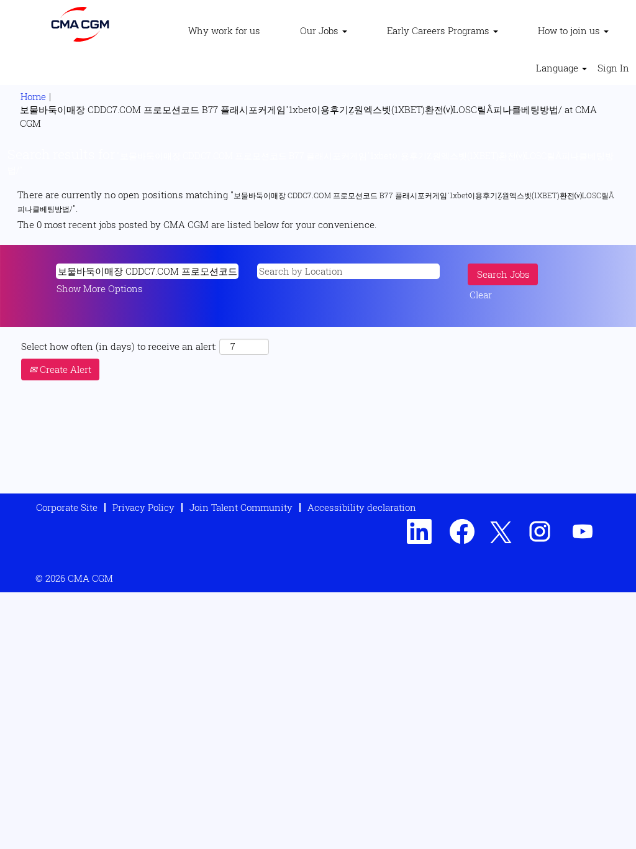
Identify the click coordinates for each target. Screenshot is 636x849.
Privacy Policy (143, 507)
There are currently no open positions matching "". (315, 201)
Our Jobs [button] (320, 30)
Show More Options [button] (100, 288)
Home (33, 96)
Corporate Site (67, 507)
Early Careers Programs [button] (439, 30)
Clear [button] (481, 294)
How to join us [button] (570, 30)
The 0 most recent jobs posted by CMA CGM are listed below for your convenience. (196, 224)
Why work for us (224, 30)
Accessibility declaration (361, 507)
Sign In (613, 68)
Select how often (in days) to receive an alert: (119, 346)
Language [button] (558, 68)
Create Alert (64, 369)
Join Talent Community (241, 507)
